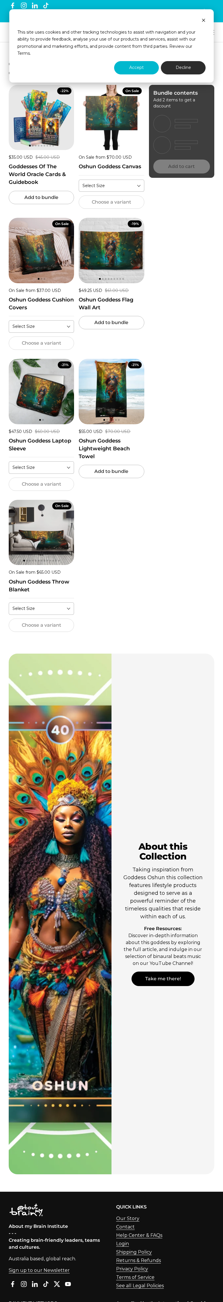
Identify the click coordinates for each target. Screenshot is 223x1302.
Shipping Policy (134, 1252)
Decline (183, 67)
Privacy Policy (132, 1269)
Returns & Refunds (138, 1260)
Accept (136, 67)
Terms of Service (135, 1277)
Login (122, 1243)
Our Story (127, 1218)
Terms (23, 53)
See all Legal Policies (140, 1285)
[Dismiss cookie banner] (204, 21)
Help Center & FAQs (139, 1235)
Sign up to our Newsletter (39, 1270)
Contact (125, 1227)
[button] (15, 117)
